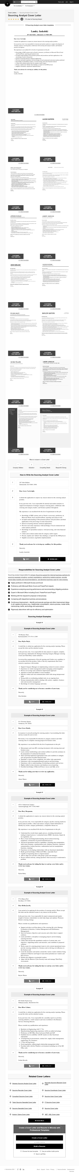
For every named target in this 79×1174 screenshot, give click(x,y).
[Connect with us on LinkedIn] (23, 1169)
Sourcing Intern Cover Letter (53, 1096)
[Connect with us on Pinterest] (20, 1169)
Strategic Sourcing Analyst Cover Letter (24, 1083)
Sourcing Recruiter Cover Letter (22, 1090)
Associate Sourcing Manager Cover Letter (55, 1083)
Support (43, 1169)
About (38, 1169)
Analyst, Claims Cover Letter (21, 1114)
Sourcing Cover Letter (51, 1108)
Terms (47, 1169)
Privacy (52, 1169)
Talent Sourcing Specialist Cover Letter (24, 1102)
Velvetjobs (7, 4)
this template (47, 450)
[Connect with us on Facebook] (17, 1169)
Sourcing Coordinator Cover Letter (55, 1090)
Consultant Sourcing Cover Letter (22, 1096)
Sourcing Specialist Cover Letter (22, 1108)
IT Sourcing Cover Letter (52, 1102)
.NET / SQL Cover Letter (52, 1114)
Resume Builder (62, 1169)
